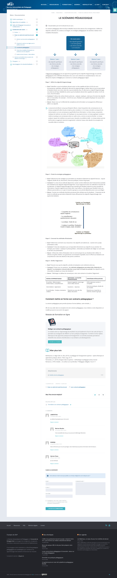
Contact (43, 525)
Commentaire (80, 481)
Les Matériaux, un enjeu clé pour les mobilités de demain (93, 539)
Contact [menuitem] (105, 4)
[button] (115, 10)
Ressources (17, 525)
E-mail (48, 487)
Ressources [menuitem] (54, 4)
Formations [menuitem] (67, 4)
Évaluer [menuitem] (16, 32)
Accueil (9, 525)
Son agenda (83, 535)
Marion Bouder (59, 428)
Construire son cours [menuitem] (19, 29)
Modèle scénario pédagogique (57, 375)
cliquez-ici (21, 556)
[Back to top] (109, 574)
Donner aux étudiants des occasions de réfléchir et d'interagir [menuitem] (24, 57)
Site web (48, 493)
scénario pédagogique (79, 387)
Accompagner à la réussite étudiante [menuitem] (22, 64)
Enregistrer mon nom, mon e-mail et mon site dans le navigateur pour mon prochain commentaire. (57, 502)
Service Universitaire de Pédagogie (19, 7)
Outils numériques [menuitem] (18, 19)
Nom (47, 481)
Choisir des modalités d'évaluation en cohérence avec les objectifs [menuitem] (25, 50)
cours (72, 387)
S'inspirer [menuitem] (15, 61)
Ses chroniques (48, 535)
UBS (33, 574)
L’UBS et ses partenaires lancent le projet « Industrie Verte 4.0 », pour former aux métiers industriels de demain (58, 539)
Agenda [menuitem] (77, 4)
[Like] (95, 394)
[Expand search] (109, 8)
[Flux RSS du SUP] (106, 525)
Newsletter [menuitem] (87, 4)
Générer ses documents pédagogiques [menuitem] (26, 39)
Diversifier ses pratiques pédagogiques (52, 557)
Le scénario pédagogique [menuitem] (23, 47)
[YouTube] (109, 525)
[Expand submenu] (37, 19)
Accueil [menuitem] (44, 4)
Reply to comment (54, 422)
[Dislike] (103, 394)
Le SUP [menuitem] (97, 4)
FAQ (24, 525)
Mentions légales (32, 525)
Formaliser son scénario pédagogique (58, 404)
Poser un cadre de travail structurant (57, 387)
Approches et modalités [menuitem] (19, 22)
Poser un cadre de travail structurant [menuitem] (24, 35)
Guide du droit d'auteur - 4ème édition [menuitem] (26, 54)
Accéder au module (55, 342)
